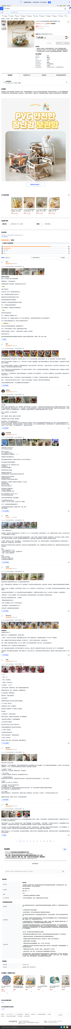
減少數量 (40, 42)
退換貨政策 (27, 1014)
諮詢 (65, 849)
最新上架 (8, 257)
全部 (2, 12)
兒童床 (2, 1002)
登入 (58, 5)
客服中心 (64, 5)
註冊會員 (60, 5)
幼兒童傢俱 (16, 18)
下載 (49, 2)
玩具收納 (3, 1009)
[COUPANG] (13, 1022)
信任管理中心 (33, 1014)
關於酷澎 (2, 1014)
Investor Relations (9, 1014)
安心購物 (49, 1014)
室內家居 (7, 18)
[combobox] (65, 257)
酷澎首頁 (3, 18)
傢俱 (11, 18)
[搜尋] (68, 12)
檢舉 (63, 871)
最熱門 (3, 257)
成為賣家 (68, 5)
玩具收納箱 (21, 18)
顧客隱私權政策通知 (41, 1014)
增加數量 (40, 44)
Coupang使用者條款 (19, 1014)
